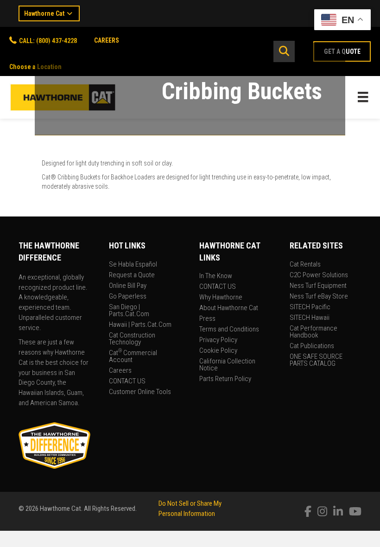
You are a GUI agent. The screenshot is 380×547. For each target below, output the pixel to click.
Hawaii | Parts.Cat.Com (140, 325)
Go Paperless (127, 296)
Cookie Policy (218, 351)
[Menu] (363, 97)
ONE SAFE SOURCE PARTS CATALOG (316, 360)
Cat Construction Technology (132, 339)
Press (207, 319)
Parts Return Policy (225, 379)
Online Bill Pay (127, 286)
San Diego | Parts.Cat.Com (129, 311)
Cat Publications (312, 346)
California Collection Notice (227, 365)
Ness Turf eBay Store (319, 296)
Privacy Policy (218, 340)
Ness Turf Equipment (318, 286)
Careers (120, 371)
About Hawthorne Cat (228, 308)
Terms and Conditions (229, 329)
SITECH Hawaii (309, 318)
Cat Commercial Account (133, 357)
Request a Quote (132, 275)
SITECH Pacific (310, 307)
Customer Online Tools (140, 392)
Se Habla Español (133, 264)
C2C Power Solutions (319, 275)
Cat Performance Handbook (313, 332)
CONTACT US (127, 381)
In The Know (215, 276)
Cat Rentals (305, 264)
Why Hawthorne (220, 297)
